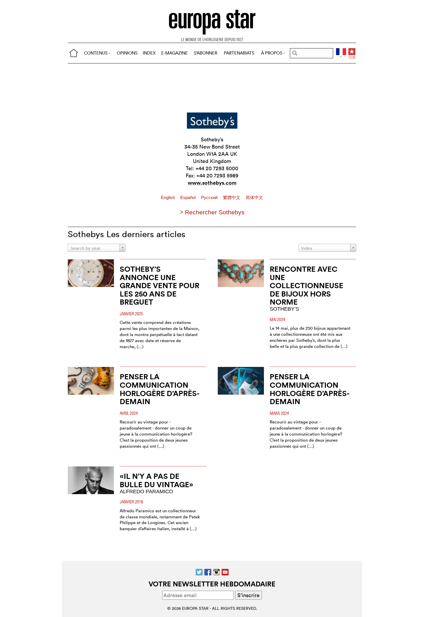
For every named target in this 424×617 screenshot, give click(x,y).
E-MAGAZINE (174, 53)
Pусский (210, 197)
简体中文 (254, 197)
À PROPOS (271, 53)
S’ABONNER (205, 53)
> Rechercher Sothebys (212, 212)
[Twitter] (199, 571)
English (168, 197)
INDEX (149, 53)
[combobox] (96, 248)
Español (188, 197)
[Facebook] (207, 571)
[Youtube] (225, 571)
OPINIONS (127, 53)
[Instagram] (216, 571)
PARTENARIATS (239, 53)
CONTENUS (96, 53)
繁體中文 (232, 197)
